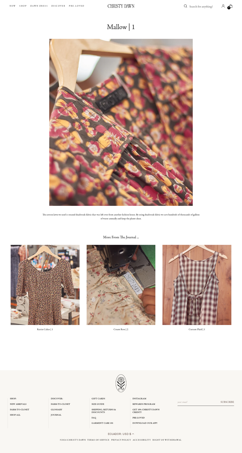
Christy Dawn (76, 440)
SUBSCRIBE (227, 402)
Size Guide (98, 404)
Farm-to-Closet (19, 409)
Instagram (139, 398)
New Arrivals (18, 404)
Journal (56, 414)
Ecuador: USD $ (120, 434)
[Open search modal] (185, 6)
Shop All (15, 414)
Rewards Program (144, 404)
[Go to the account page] (223, 6)
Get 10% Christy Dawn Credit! (146, 411)
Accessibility (142, 440)
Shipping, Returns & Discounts (104, 411)
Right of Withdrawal (167, 440)
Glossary (56, 409)
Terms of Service (98, 440)
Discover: (57, 398)
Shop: (13, 398)
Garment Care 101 (102, 423)
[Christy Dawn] (121, 6)
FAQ (94, 417)
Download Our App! (145, 423)
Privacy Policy (121, 440)
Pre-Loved (139, 417)
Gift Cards (98, 398)
